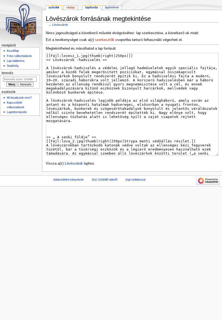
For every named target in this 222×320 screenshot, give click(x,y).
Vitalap (70, 7)
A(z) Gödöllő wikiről (104, 179)
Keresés (7, 73)
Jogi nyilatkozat (135, 179)
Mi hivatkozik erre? (19, 97)
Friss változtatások (19, 55)
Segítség (12, 65)
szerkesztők (104, 40)
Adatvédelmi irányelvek (68, 179)
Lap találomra (15, 60)
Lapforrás (91, 7)
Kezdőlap (13, 50)
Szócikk (53, 7)
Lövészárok (60, 24)
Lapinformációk (17, 112)
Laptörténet (112, 7)
